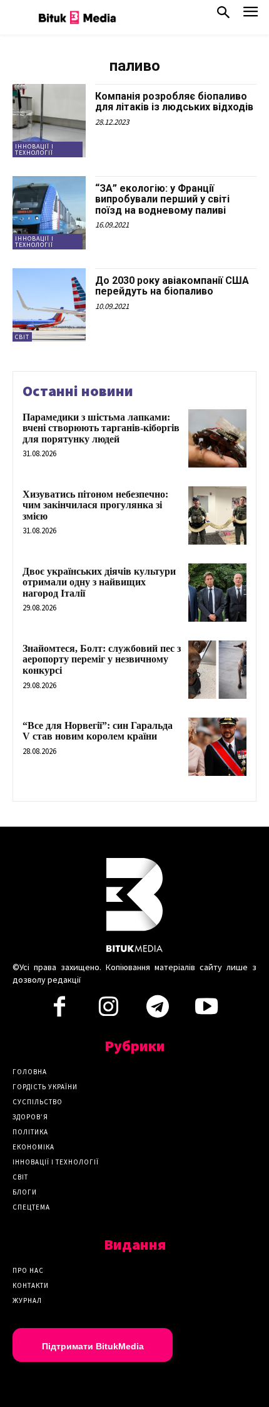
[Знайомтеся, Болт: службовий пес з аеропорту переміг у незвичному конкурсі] (217, 670)
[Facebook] (59, 1010)
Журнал (27, 1300)
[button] (223, 15)
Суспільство (38, 1101)
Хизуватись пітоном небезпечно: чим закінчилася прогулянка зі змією (95, 505)
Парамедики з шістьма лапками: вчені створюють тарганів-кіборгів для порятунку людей (101, 428)
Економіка (33, 1147)
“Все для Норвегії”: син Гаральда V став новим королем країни (98, 731)
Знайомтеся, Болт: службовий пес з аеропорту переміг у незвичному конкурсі (102, 659)
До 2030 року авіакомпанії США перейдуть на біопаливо (172, 286)
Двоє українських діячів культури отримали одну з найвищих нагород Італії (99, 582)
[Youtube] (206, 1010)
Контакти (31, 1285)
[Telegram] (157, 1010)
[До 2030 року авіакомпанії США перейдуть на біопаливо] (49, 305)
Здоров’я (30, 1116)
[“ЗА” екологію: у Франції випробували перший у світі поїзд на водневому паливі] (49, 212)
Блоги (25, 1192)
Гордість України (45, 1086)
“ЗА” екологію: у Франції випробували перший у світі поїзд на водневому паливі (162, 199)
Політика (30, 1131)
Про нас (28, 1270)
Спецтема (31, 1207)
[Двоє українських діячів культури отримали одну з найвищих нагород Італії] (217, 592)
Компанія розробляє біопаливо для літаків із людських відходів (174, 101)
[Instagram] (108, 1010)
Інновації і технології (34, 149)
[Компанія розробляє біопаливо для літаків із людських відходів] (49, 120)
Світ (22, 337)
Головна (30, 1071)
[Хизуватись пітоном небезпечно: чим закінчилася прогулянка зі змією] (217, 515)
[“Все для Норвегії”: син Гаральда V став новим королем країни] (217, 747)
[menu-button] (250, 15)
